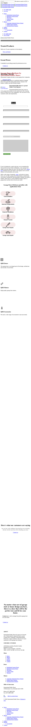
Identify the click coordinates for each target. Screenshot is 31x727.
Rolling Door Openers (12, 680)
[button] (5, 622)
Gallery (8, 658)
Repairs (8, 660)
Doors (8, 656)
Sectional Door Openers (12, 681)
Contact (8, 661)
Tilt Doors (9, 670)
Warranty (9, 672)
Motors (8, 657)
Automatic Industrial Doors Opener (15, 678)
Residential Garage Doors (13, 667)
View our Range (7, 51)
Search (5, 3)
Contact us (5, 65)
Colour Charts (10, 671)
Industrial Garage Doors (12, 668)
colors (17, 174)
